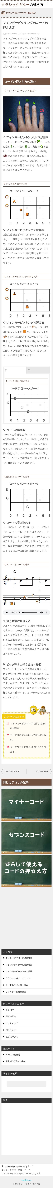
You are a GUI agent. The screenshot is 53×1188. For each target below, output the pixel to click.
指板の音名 (11, 1016)
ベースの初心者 (13, 1055)
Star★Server (26, 1180)
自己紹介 (10, 1010)
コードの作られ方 (11, 771)
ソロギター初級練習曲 (16, 992)
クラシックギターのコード (18, 978)
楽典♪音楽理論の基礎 (15, 1061)
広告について (12, 1037)
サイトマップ (12, 1023)
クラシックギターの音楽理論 (19, 965)
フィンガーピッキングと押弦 (19, 971)
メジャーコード (42, 771)
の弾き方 (22, 4)
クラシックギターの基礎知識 (19, 958)
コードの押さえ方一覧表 (17, 985)
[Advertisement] (26, 915)
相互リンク (11, 1030)
